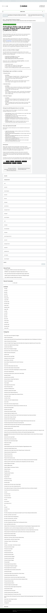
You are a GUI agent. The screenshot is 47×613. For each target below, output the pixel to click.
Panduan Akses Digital (7, 442)
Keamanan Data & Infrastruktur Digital (10, 411)
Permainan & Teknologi (7, 478)
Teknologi (5, 543)
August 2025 (6, 309)
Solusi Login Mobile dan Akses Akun (10, 524)
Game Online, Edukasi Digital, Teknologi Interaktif (11, 367)
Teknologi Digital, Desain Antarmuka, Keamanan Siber (12, 569)
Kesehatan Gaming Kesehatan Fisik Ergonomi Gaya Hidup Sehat (14, 422)
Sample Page (22, 11)
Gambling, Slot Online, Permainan (9, 358)
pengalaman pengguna (7, 163)
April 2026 (5, 294)
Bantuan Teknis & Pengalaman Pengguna (10, 348)
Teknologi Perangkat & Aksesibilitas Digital (10, 584)
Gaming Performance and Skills (9, 377)
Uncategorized (6, 602)
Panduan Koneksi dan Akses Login (9, 457)
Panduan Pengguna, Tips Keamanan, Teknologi (11, 467)
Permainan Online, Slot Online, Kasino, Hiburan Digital (12, 484)
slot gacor (5, 202)
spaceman (5, 247)
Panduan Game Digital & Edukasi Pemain (10, 448)
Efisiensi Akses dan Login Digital (9, 356)
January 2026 (6, 299)
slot (4, 183)
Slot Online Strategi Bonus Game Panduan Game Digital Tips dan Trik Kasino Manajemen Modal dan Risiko (20, 512)
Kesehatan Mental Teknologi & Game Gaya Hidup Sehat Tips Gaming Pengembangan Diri (17, 424)
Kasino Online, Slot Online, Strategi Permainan (11, 403)
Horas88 (7, 161)
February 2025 (6, 320)
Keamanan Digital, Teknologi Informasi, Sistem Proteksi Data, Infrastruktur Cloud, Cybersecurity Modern (20, 415)
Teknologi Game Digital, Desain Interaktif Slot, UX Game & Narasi (14, 573)
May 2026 (5, 292)
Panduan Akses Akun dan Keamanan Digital (11, 440)
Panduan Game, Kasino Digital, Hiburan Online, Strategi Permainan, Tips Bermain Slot (17, 450)
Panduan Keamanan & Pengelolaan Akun (10, 452)
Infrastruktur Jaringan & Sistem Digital (10, 390)
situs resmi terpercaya (7, 497)
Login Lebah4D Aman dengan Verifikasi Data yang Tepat (13, 277)
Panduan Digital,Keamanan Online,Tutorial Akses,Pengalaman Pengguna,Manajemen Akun (18, 446)
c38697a (5, 31)
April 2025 (5, 316)
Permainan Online (7, 482)
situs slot (5, 187)
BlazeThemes (15, 611)
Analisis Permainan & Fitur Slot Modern (10, 341)
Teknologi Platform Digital (8, 588)
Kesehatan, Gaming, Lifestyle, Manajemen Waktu (11, 426)
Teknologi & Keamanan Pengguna (9, 556)
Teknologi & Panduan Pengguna (9, 560)
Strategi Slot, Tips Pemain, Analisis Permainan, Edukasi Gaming (14, 537)
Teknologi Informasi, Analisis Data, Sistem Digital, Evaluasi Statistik (14, 577)
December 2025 (6, 301)
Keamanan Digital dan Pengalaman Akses (10, 413)
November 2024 (6, 326)
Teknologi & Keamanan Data (8, 552)
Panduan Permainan (7, 469)
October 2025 (6, 305)
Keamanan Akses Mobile (8, 409)
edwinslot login (6, 354)
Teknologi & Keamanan (7, 550)
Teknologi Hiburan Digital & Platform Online (11, 575)
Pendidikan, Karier (7, 471)
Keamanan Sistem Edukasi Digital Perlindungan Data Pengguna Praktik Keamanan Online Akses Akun (19, 420)
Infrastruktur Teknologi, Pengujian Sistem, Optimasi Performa (13, 394)
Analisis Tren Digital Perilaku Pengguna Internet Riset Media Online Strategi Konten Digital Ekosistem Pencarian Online (22, 343)
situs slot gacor (6, 217)
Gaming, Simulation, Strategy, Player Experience (11, 379)
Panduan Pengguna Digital (8, 465)
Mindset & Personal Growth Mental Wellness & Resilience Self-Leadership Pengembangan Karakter (19, 432)
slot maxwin (6, 255)
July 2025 (5, 311)
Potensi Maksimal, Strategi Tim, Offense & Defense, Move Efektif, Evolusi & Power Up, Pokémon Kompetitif (20, 488)
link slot (5, 198)
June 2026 (5, 290)
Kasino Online (6, 401)
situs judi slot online (7, 495)
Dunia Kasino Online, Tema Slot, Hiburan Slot (11, 350)
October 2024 (6, 328)
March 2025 (6, 318)
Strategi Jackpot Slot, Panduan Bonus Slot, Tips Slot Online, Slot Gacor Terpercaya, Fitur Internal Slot (19, 531)
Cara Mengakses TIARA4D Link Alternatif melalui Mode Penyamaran (14, 269)
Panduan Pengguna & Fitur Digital (9, 463)
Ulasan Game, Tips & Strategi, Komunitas (10, 599)
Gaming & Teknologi (7, 375)
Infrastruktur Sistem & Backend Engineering (11, 392)
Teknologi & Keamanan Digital (8, 554)
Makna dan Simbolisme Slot (8, 428)
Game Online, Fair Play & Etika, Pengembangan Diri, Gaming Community (15, 369)
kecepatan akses (18, 161)
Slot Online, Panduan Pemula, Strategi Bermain (11, 516)
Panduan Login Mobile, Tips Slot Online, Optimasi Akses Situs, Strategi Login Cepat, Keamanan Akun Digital (20, 459)
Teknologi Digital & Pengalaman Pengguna (9, 24)
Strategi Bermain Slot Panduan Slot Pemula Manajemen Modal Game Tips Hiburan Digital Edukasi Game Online (21, 529)
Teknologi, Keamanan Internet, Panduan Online (11, 592)
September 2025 (6, 307)
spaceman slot (6, 251)
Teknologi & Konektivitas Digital (9, 558)
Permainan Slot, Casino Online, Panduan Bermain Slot (12, 486)
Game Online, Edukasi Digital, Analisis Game (11, 365)
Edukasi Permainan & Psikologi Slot (9, 352)
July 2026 (5, 288)
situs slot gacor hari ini (7, 236)
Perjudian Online (6, 476)
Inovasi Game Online (7, 396)
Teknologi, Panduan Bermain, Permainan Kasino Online (12, 594)
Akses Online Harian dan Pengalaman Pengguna (11, 335)
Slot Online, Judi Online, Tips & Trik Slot (10, 514)
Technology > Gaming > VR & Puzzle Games (11, 541)
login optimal (24, 161)
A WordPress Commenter (8, 282)
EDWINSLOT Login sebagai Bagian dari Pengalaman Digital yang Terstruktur (16, 271)
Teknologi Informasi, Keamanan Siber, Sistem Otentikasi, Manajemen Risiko (15, 579)
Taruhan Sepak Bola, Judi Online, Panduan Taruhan (12, 539)
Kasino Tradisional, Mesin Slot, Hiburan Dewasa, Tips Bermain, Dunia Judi (15, 405)
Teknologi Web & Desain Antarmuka (9, 590)
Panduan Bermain (7, 444)
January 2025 (6, 322)
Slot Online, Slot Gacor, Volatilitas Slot (10, 520)
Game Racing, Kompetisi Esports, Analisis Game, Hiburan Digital (14, 373)
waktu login (19, 163)
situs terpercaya (6, 228)
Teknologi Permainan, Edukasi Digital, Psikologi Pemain (12, 586)
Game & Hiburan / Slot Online (8, 360)
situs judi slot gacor (7, 493)
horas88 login (8, 40)
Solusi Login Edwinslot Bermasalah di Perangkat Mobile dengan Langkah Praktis (16, 273)
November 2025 (6, 303)
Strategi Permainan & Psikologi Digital (10, 535)
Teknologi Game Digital (7, 571)
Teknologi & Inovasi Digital (8, 548)
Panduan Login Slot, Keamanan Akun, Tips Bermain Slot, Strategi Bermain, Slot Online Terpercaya (19, 461)
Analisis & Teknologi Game (8, 337)
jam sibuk (12, 161)
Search (5, 262)
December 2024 (6, 324)
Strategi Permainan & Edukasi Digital (9, 533)
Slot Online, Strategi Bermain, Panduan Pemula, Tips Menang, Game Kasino (15, 522)
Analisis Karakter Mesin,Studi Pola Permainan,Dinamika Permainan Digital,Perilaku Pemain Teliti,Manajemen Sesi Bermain (23, 339)
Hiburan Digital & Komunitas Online (9, 384)
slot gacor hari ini (7, 209)
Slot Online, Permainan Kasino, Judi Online (10, 518)
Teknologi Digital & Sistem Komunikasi (10, 567)
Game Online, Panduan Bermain (9, 371)
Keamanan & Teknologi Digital (8, 407)
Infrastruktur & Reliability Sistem (9, 388)
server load (14, 163)
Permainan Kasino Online (8, 480)
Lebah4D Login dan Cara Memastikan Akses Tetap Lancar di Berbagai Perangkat (16, 275)
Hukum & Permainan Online (8, 386)
